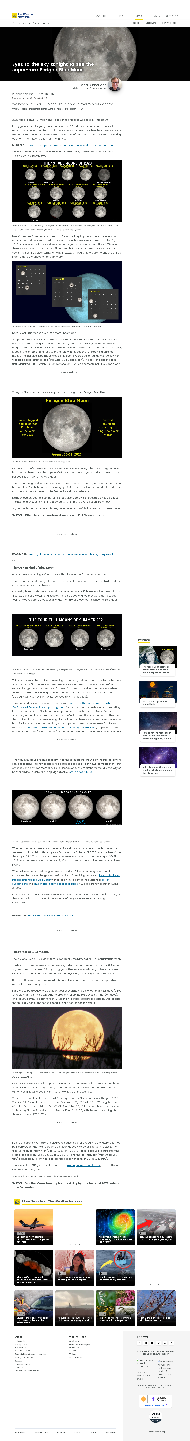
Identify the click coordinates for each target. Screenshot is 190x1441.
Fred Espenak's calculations (83, 1165)
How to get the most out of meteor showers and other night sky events (71, 554)
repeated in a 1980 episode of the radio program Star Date (60, 727)
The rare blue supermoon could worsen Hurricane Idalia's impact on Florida (70, 145)
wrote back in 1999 (80, 772)
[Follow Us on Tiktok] (158, 1343)
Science (28, 23)
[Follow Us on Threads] (165, 1343)
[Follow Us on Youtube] (152, 1343)
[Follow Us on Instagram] (145, 1343)
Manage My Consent (24, 1357)
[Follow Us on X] (171, 1343)
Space (38, 23)
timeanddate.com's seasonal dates (56, 884)
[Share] (14, 87)
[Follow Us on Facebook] (139, 1343)
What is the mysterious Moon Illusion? (50, 915)
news (19, 23)
